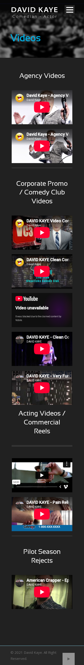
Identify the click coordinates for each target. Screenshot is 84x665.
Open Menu (70, 9)
